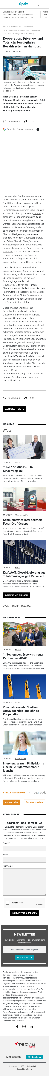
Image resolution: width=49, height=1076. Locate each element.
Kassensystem (34, 262)
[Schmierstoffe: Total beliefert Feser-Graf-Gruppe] (24, 499)
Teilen (31, 121)
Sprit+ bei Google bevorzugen (21, 129)
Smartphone (23, 352)
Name (5, 855)
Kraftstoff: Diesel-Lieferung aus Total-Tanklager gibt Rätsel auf (24, 574)
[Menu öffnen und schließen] (5, 4)
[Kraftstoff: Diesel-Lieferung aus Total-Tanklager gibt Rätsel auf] (24, 552)
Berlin (39, 203)
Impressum (13, 1066)
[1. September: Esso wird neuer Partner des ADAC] (24, 634)
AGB (22, 1066)
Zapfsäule (8, 251)
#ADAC (18, 650)
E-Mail (6, 843)
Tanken (37, 213)
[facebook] (17, 1026)
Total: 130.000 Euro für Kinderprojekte (18, 469)
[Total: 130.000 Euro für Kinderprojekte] (24, 447)
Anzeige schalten (34, 802)
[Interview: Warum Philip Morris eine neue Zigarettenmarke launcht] (24, 743)
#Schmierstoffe (21, 515)
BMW (10, 199)
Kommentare (14, 121)
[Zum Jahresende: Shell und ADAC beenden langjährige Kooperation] (24, 686)
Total (28, 199)
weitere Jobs (11, 802)
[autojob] (40, 792)
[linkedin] (31, 1026)
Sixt (19, 199)
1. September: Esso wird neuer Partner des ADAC (23, 656)
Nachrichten (16, 26)
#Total (7, 430)
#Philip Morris (20, 759)
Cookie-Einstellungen (24, 1069)
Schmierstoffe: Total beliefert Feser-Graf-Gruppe (22, 521)
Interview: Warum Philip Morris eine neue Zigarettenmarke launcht (23, 767)
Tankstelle (28, 26)
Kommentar (8, 866)
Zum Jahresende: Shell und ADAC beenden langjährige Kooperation (21, 711)
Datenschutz (32, 1066)
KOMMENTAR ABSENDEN (24, 913)
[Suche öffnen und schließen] (37, 4)
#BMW (15, 606)
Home (5, 26)
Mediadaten (13, 1056)
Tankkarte (17, 278)
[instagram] (24, 1026)
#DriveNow (26, 606)
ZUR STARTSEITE (14, 408)
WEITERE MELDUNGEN (16, 595)
